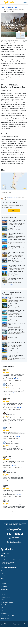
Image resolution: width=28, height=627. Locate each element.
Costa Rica (3, 583)
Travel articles (4, 613)
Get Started (14, 211)
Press (2, 599)
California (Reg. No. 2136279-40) (7, 562)
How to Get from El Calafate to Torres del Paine (16, 253)
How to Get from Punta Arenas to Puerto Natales (16, 265)
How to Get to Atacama (14, 246)
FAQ (2, 610)
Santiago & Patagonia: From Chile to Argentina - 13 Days (16, 310)
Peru (2, 578)
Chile (2, 7)
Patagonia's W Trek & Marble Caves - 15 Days (15, 356)
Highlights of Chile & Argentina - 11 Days (16, 304)
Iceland (3, 576)
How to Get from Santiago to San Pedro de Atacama (16, 221)
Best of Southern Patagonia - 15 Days (16, 343)
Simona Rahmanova (12, 197)
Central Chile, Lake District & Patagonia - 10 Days (15, 317)
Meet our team (4, 589)
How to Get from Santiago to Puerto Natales (15, 278)
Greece (3, 570)
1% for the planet (5, 618)
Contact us (4, 592)
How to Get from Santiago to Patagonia (15, 227)
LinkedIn (6, 556)
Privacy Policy (4, 625)
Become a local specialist (7, 602)
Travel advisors (4, 604)
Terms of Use (20, 623)
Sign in (25, 2)
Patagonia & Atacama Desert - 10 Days (16, 298)
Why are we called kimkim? (7, 615)
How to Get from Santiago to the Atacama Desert (16, 240)
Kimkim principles (5, 597)
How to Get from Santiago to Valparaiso (15, 234)
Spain (2, 581)
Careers (3, 594)
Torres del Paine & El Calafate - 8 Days (16, 323)
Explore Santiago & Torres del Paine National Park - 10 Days (15, 330)
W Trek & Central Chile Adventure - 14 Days (16, 349)
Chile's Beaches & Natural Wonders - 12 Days (14, 336)
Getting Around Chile (11, 7)
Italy (2, 573)
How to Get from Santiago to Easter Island (15, 272)
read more (16, 378)
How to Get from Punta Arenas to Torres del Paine (16, 259)
